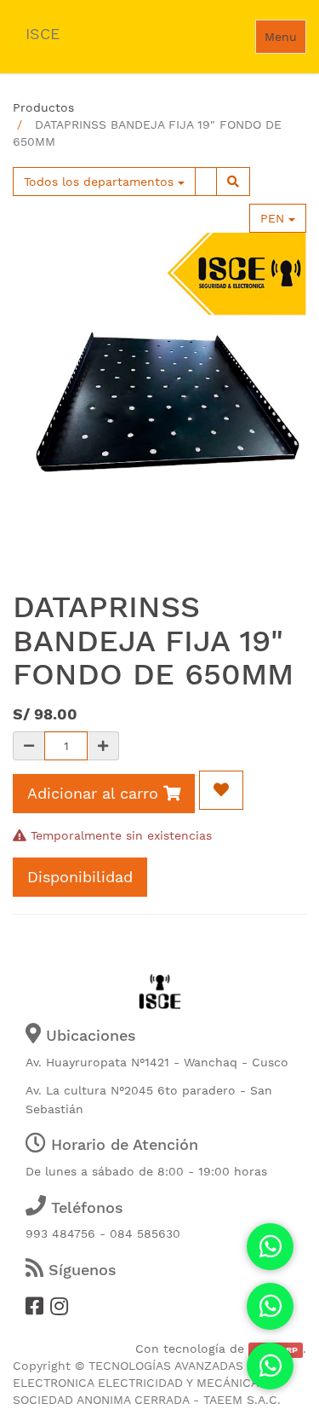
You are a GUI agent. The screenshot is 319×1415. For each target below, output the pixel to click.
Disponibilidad (80, 877)
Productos (43, 107)
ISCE (43, 34)
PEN (274, 218)
